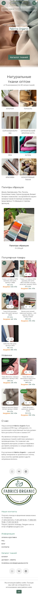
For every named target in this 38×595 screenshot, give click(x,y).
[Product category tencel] (28, 100)
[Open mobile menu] (4, 3)
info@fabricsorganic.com (15, 527)
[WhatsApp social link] (12, 471)
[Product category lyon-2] (10, 146)
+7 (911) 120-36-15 (12, 522)
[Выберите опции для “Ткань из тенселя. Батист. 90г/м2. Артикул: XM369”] (8, 403)
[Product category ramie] (10, 169)
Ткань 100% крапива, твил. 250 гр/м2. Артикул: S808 (10, 313)
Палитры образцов (13, 187)
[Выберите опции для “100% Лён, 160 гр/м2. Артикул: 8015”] (8, 339)
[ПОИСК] (34, 9)
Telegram (25, 524)
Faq (3, 540)
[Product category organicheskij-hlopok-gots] (28, 123)
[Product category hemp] (28, 170)
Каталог (5, 556)
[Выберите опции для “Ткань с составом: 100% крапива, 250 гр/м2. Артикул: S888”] (8, 274)
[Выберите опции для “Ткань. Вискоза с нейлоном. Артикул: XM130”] (26, 403)
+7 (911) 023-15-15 (7, 520)
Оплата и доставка (9, 537)
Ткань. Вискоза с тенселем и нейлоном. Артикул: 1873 (28, 378)
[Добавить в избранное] (12, 274)
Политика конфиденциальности (15, 563)
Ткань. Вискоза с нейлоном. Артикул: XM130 (28, 409)
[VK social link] (19, 471)
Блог (3, 544)
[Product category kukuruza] (10, 123)
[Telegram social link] (26, 471)
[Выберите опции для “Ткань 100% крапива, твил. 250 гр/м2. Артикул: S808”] (8, 306)
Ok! (19, 591)
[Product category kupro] (28, 146)
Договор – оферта (9, 560)
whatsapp (17, 524)
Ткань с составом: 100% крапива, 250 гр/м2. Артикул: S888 (10, 280)
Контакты (5, 547)
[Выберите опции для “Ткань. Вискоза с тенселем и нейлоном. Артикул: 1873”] (26, 372)
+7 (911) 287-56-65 (20, 520)
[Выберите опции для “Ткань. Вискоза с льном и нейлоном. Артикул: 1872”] (8, 372)
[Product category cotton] (10, 100)
